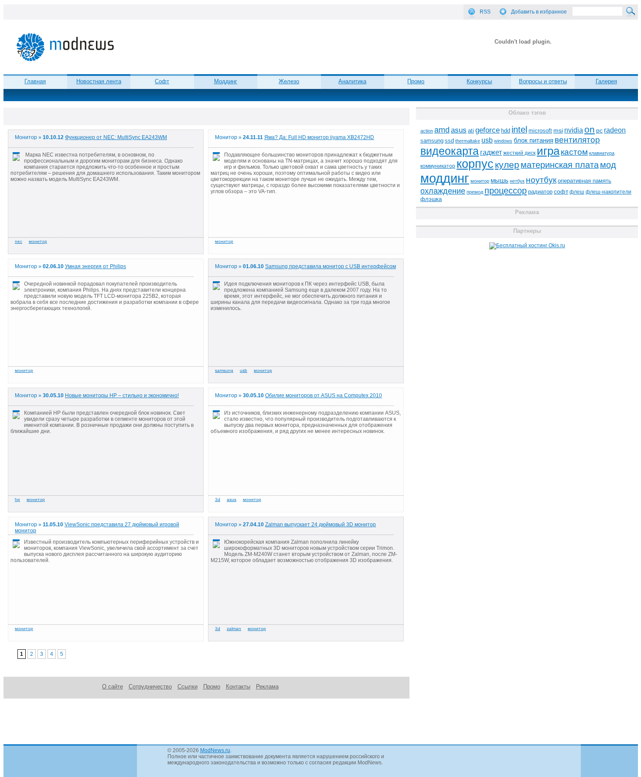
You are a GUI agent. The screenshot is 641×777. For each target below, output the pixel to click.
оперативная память (584, 181)
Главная (35, 81)
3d (217, 499)
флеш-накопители (608, 192)
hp (17, 499)
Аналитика (352, 81)
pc (599, 130)
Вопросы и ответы (543, 81)
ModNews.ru (215, 750)
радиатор (540, 191)
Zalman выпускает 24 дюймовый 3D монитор (320, 524)
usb (243, 370)
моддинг (444, 178)
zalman (234, 628)
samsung (224, 370)
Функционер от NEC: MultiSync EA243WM (116, 137)
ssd (449, 140)
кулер (507, 165)
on (589, 129)
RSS (485, 12)
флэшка (431, 199)
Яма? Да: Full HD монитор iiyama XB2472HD (319, 137)
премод (475, 191)
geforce (487, 130)
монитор (38, 241)
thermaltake (467, 140)
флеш (576, 192)
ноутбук (541, 179)
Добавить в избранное (539, 12)
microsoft (540, 130)
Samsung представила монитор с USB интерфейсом (330, 266)
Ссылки (187, 686)
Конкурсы (479, 81)
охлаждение (442, 191)
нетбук (517, 181)
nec (18, 241)
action (426, 130)
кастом (574, 152)
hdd (505, 131)
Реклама (267, 686)
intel (519, 129)
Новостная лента (98, 81)
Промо (415, 81)
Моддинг (225, 81)
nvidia (573, 130)
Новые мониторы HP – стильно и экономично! (122, 395)
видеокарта (449, 151)
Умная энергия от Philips (95, 266)
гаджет (491, 152)
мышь (499, 180)
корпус (475, 163)
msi (558, 130)
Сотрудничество (150, 686)
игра (548, 151)
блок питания (533, 140)
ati (471, 130)
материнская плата (560, 165)
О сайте (112, 686)
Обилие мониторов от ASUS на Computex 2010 (323, 395)
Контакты (238, 686)
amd (442, 130)
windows (503, 140)
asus (231, 499)
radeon (615, 130)
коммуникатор (437, 166)
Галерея (606, 81)
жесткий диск (519, 153)
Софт (162, 81)
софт (561, 191)
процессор (505, 190)
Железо (289, 81)
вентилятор (577, 139)
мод (608, 165)
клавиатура (601, 153)
